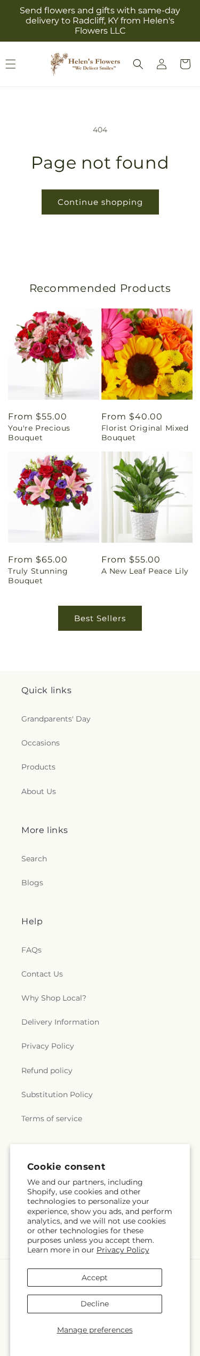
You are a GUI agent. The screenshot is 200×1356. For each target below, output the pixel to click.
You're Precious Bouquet (39, 432)
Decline (95, 1304)
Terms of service (51, 1118)
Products (38, 767)
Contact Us (42, 974)
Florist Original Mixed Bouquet (145, 432)
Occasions (40, 743)
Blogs (32, 882)
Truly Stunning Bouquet (38, 575)
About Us (38, 791)
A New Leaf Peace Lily (145, 571)
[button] (138, 64)
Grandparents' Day (56, 719)
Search (34, 858)
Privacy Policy (123, 1250)
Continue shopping (100, 202)
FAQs (31, 950)
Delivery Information (60, 1022)
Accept (95, 1277)
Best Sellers (100, 618)
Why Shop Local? (53, 998)
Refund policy (47, 1070)
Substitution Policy (57, 1094)
